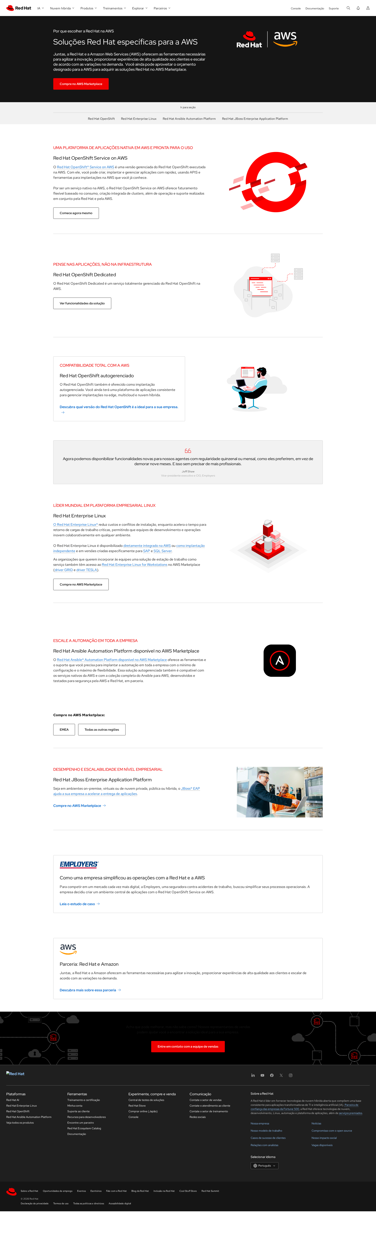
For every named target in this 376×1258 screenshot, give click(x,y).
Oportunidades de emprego (57, 1191)
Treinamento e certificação (83, 1100)
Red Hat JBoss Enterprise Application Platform (255, 119)
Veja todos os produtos (20, 1122)
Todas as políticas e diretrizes (88, 1203)
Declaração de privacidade (35, 1203)
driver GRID (64, 570)
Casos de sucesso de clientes (268, 1138)
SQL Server (163, 551)
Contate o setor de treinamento (209, 1111)
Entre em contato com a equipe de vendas (188, 1046)
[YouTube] (262, 1077)
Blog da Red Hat (140, 1191)
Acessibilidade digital (120, 1203)
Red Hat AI (12, 1100)
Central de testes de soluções (146, 1100)
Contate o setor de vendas (205, 1100)
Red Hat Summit (210, 1191)
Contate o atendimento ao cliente (210, 1105)
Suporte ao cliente (78, 1111)
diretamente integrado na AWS (147, 545)
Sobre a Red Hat (29, 1191)
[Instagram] (290, 1077)
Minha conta (74, 1105)
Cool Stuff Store (188, 1191)
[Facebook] (271, 1077)
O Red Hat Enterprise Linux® (75, 524)
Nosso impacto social (324, 1138)
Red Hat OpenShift (101, 119)
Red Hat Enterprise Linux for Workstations (134, 564)
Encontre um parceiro (80, 1122)
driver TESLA (86, 570)
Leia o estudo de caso (77, 904)
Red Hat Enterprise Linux (138, 119)
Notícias (316, 1123)
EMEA (64, 730)
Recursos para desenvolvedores (86, 1117)
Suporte (334, 8)
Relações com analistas (264, 1145)
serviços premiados (350, 1113)
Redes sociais (198, 1117)
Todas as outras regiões (102, 730)
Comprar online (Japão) (143, 1111)
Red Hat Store (137, 1105)
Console (296, 8)
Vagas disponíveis (322, 1145)
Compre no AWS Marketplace (81, 84)
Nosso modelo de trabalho (266, 1130)
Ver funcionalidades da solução (82, 303)
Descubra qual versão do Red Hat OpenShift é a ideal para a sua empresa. (119, 407)
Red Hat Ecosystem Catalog (84, 1128)
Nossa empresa (260, 1123)
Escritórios (95, 1191)
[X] (281, 1077)
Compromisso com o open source (332, 1130)
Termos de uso (61, 1203)
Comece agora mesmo (76, 213)
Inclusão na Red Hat (164, 1191)
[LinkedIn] (253, 1077)
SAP (146, 551)
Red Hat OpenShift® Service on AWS (85, 167)
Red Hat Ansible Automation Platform (189, 119)
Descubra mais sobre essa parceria (88, 990)
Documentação (315, 8)
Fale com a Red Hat (116, 1191)
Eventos (81, 1191)
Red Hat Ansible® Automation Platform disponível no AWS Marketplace (112, 659)
